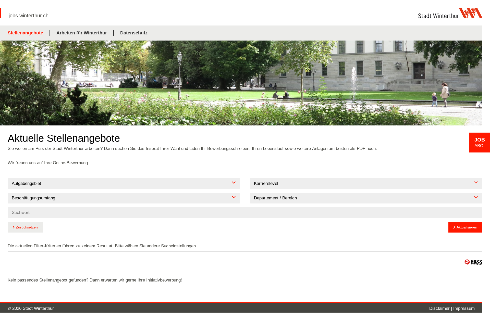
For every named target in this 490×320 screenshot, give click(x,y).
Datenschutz (134, 32)
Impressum (464, 308)
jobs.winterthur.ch (28, 15)
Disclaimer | (441, 308)
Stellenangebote (25, 32)
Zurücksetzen (27, 227)
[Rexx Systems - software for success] (473, 262)
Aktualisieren (467, 227)
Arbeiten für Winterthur (81, 32)
